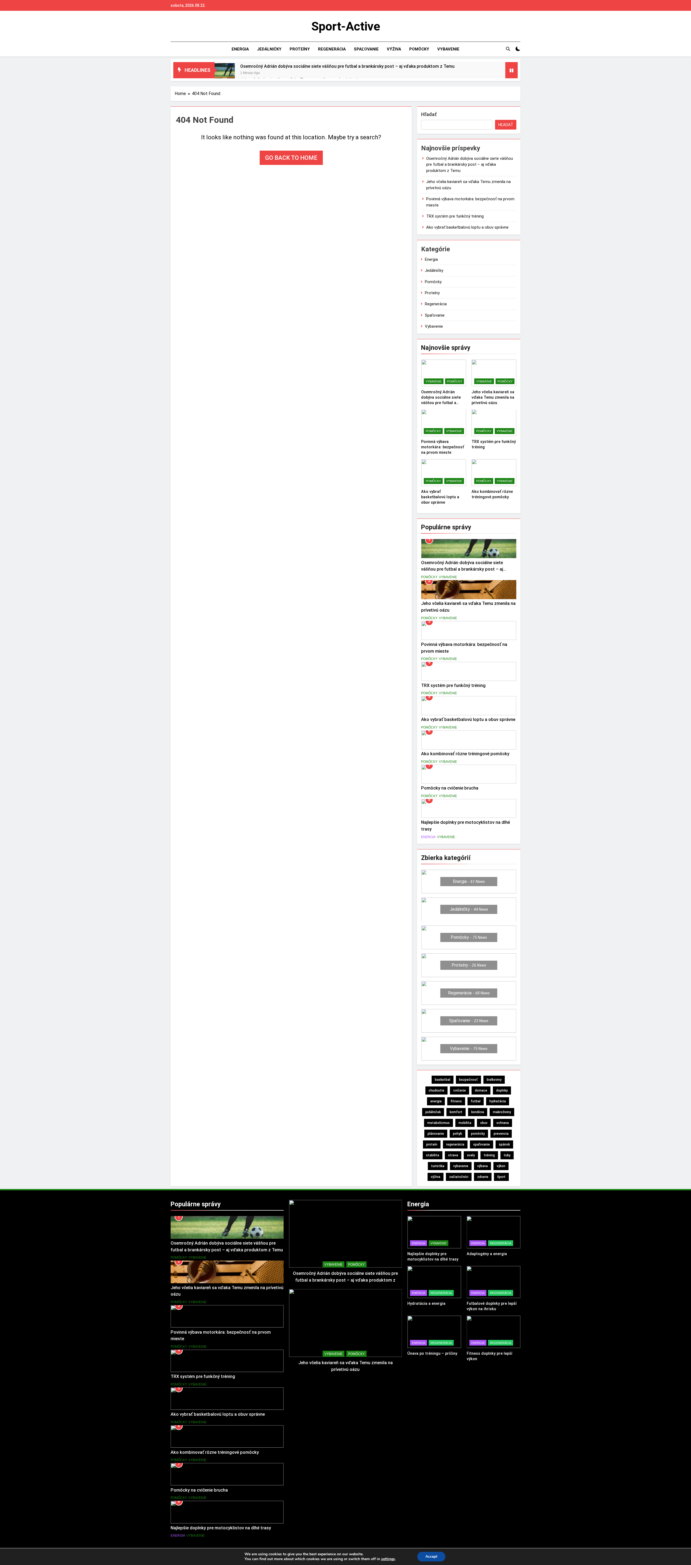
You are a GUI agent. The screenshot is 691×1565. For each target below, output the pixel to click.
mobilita (465, 1123)
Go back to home (291, 157)
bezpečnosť (468, 1080)
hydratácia (497, 1101)
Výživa (394, 49)
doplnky (502, 1090)
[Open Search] (508, 49)
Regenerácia (332, 49)
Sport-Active (345, 26)
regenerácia (455, 1144)
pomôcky (478, 1134)
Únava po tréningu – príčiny (432, 1353)
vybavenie (460, 1166)
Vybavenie (448, 49)
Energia (240, 49)
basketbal (442, 1080)
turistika (437, 1166)
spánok (504, 1144)
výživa (435, 1177)
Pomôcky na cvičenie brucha (449, 788)
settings (388, 1559)
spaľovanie (481, 1144)
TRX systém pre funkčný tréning (455, 216)
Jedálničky (269, 49)
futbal (475, 1101)
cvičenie (459, 1090)
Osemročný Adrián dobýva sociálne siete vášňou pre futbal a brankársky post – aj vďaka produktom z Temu (347, 66)
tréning (489, 1155)
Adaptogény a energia (487, 1254)
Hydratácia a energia (426, 1303)
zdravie (482, 1177)
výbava (482, 1166)
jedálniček (433, 1112)
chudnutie (436, 1090)
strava (453, 1155)
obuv (483, 1123)
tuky (507, 1155)
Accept (431, 1556)
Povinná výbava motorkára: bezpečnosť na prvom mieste (442, 447)
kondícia (477, 1112)
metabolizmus (438, 1123)
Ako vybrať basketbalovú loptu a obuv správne (467, 227)
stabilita (432, 1155)
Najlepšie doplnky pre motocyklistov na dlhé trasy (221, 1527)
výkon (501, 1166)
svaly (471, 1155)
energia (436, 1101)
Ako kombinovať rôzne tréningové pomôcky (465, 753)
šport (501, 1177)
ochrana (502, 1123)
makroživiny (502, 1112)
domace (481, 1090)
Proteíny (300, 49)
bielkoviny (494, 1080)
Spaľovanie (366, 49)
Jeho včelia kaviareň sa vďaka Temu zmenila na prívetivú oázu (493, 397)
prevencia (501, 1134)
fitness (456, 1101)
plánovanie (436, 1134)
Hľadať (428, 114)
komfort (456, 1112)
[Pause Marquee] (511, 70)
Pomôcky (419, 49)
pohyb (457, 1134)
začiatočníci (458, 1177)
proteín (431, 1144)
